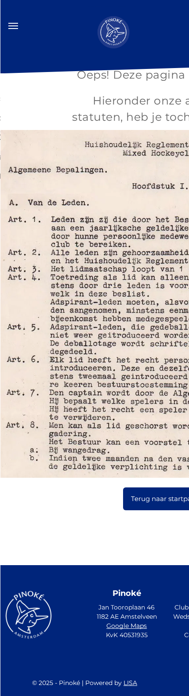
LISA (130, 683)
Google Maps (126, 626)
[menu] (13, 26)
